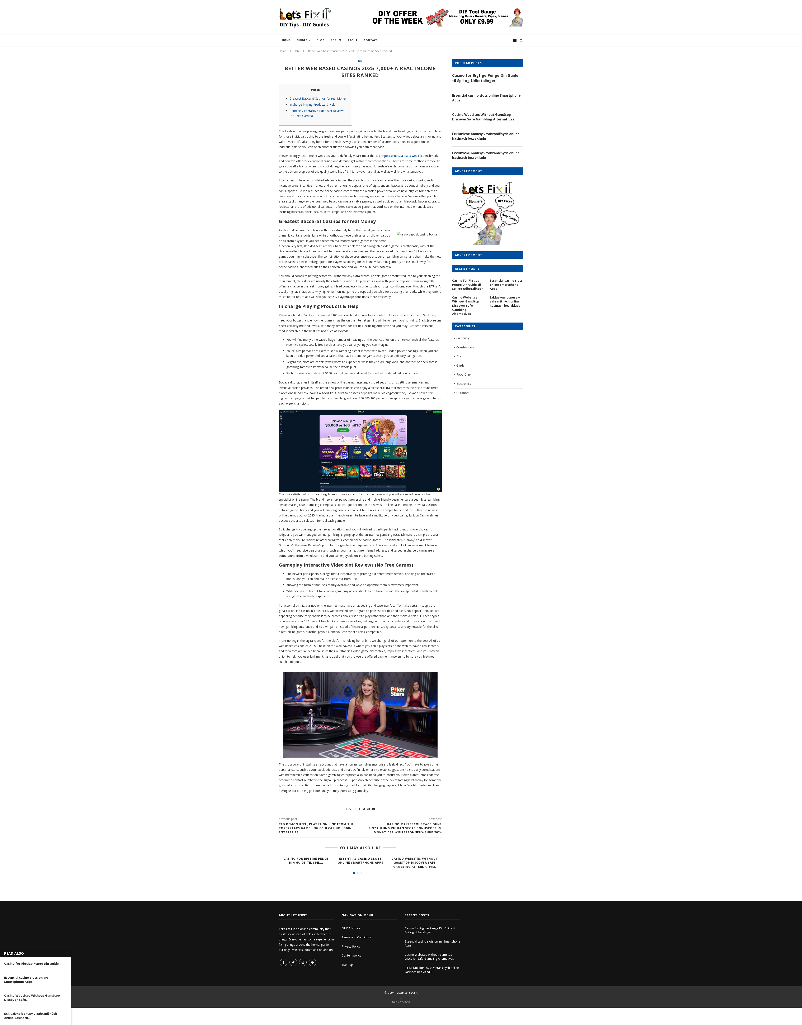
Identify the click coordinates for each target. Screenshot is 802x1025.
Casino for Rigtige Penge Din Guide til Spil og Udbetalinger (485, 78)
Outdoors (462, 393)
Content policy (351, 955)
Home (286, 40)
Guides (302, 40)
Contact (371, 40)
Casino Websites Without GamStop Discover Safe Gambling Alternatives (415, 863)
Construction (465, 347)
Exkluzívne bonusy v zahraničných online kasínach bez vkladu (486, 136)
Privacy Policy (351, 946)
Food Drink (463, 374)
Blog (321, 40)
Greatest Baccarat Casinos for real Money (317, 98)
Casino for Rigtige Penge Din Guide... (32, 963)
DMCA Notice (351, 928)
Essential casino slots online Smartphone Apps (360, 861)
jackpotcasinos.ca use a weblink (400, 156)
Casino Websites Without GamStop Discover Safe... (32, 997)
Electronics (463, 384)
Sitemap (347, 965)
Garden (461, 365)
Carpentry (463, 338)
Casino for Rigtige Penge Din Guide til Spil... (306, 861)
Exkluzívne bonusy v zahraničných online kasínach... (30, 1015)
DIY (297, 51)
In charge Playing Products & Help (312, 104)
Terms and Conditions (357, 937)
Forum (336, 40)
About (353, 40)
